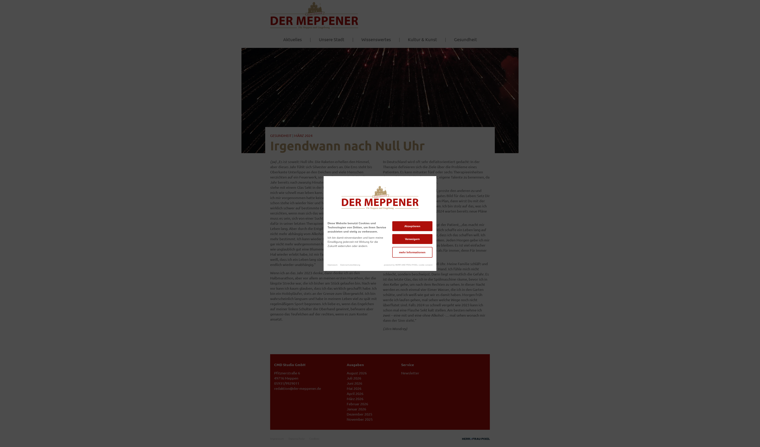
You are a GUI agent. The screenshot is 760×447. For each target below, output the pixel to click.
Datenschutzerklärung (350, 265)
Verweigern (412, 239)
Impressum (332, 265)
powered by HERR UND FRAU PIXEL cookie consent (408, 265)
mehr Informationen (412, 252)
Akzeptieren (412, 226)
